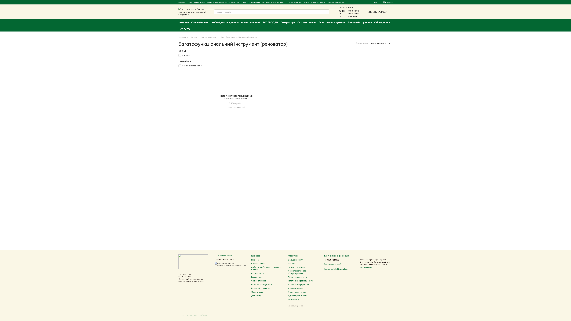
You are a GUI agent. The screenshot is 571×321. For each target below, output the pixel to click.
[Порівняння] (360, 2)
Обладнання (382, 22)
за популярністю (379, 43)
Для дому (184, 28)
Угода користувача (335, 2)
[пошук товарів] (326, 12)
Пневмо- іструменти (360, 22)
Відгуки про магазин (297, 295)
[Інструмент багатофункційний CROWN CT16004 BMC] (236, 71)
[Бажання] (365, 2)
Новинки (183, 22)
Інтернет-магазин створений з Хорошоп (193, 315)
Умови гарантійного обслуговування (223, 2)
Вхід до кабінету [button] (295, 260)
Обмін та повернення (250, 2)
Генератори (288, 22)
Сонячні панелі (200, 22)
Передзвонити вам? (332, 264)
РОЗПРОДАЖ (270, 22)
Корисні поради (318, 2)
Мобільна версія (225, 255)
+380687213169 (376, 12)
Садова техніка (306, 22)
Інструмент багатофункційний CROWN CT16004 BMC (236, 97)
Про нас (181, 2)
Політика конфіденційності (274, 2)
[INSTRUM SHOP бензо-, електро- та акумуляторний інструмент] (193, 262)
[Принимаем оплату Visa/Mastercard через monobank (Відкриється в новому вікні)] (231, 264)
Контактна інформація (299, 2)
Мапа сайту (293, 299)
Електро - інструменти (332, 22)
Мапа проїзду (366, 267)
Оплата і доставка (196, 2)
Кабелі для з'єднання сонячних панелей (236, 22)
